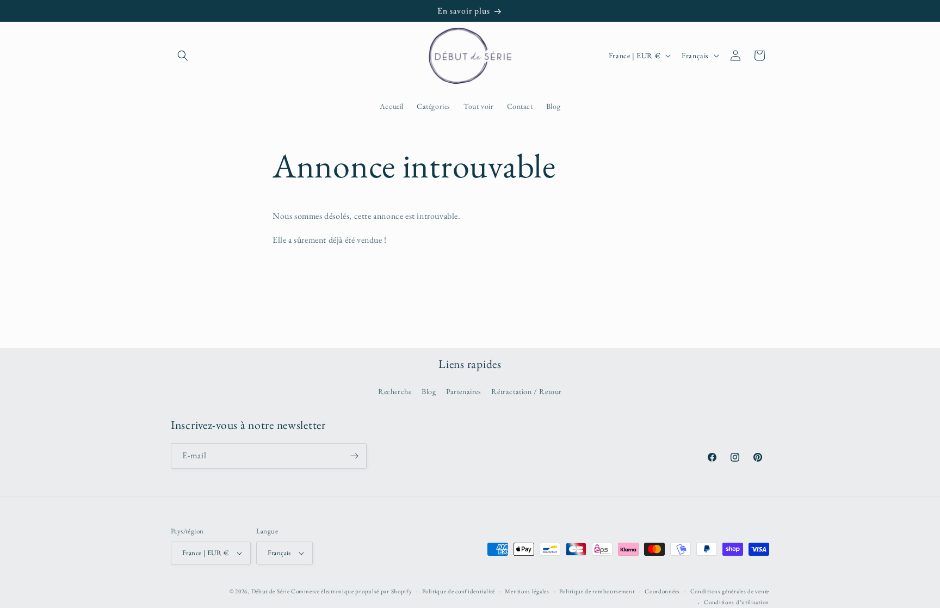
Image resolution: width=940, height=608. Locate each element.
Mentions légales (527, 591)
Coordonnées (662, 591)
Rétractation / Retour (526, 391)
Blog (429, 391)
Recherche (394, 391)
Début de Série (270, 591)
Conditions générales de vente (729, 591)
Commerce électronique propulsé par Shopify (351, 591)
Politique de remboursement (596, 591)
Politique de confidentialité (458, 591)
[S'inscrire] (354, 456)
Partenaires (463, 391)
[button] (183, 55)
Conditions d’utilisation (736, 602)
